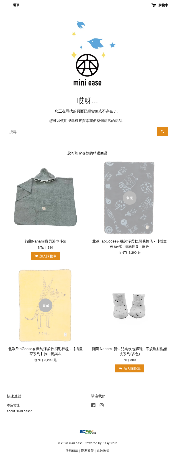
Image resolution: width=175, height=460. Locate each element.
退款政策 (103, 450)
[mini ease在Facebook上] (93, 406)
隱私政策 (87, 450)
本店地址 (13, 405)
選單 (15, 5)
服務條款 (72, 450)
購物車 (163, 5)
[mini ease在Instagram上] (101, 406)
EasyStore (110, 443)
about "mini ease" (19, 411)
